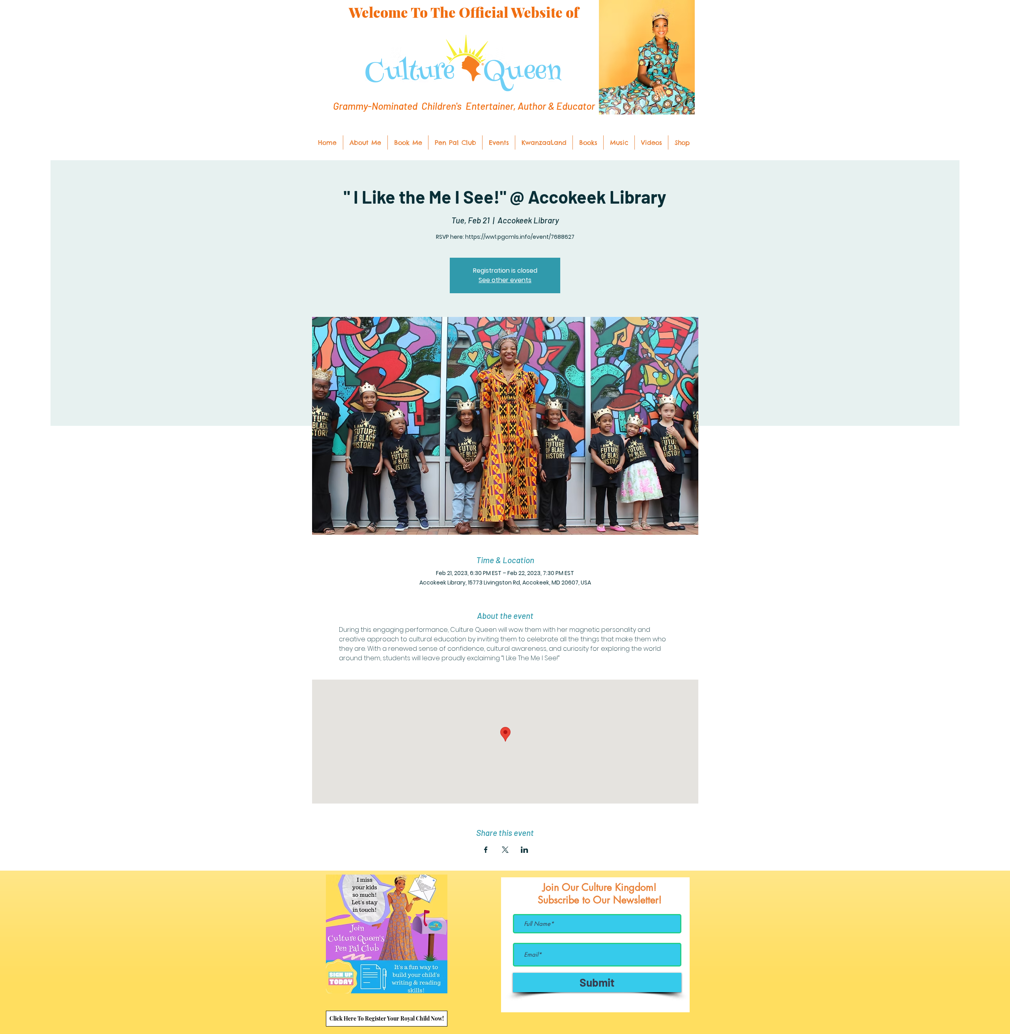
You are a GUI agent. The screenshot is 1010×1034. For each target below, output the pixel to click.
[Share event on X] (505, 850)
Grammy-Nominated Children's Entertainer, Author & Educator (464, 106)
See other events (505, 280)
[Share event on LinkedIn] (524, 850)
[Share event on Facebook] (486, 850)
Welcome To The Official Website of (464, 12)
